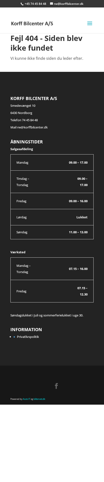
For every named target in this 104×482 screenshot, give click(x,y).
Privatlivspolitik (28, 337)
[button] (13, 464)
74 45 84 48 (30, 120)
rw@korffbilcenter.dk (32, 127)
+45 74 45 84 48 (36, 4)
